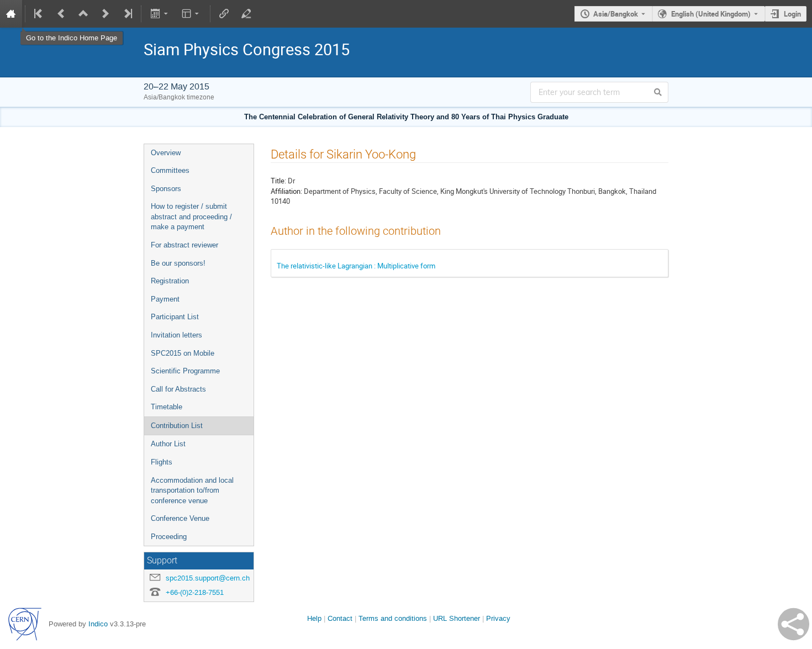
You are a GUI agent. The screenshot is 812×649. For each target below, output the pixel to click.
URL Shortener (456, 618)
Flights (161, 462)
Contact (340, 618)
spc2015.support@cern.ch (208, 578)
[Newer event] (105, 14)
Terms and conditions (392, 618)
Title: (278, 181)
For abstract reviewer (184, 245)
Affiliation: (286, 191)
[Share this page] (793, 624)
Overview (166, 153)
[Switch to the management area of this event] (246, 14)
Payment (165, 299)
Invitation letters (176, 335)
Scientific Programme (185, 371)
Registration (170, 281)
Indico (98, 624)
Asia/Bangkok (615, 14)
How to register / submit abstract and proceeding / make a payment (191, 216)
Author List (168, 444)
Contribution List (177, 425)
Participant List (175, 317)
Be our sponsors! (178, 263)
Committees (170, 170)
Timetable (166, 407)
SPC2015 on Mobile (182, 353)
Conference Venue (180, 518)
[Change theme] (191, 14)
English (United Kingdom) (711, 14)
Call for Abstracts (178, 389)
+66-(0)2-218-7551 (195, 592)
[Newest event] (127, 14)
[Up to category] (83, 14)
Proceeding (169, 536)
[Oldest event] (39, 14)
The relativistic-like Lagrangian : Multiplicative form (356, 266)
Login (792, 14)
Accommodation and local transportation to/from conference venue (192, 490)
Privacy (498, 618)
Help (314, 618)
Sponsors (166, 188)
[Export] (160, 14)
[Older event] (61, 14)
